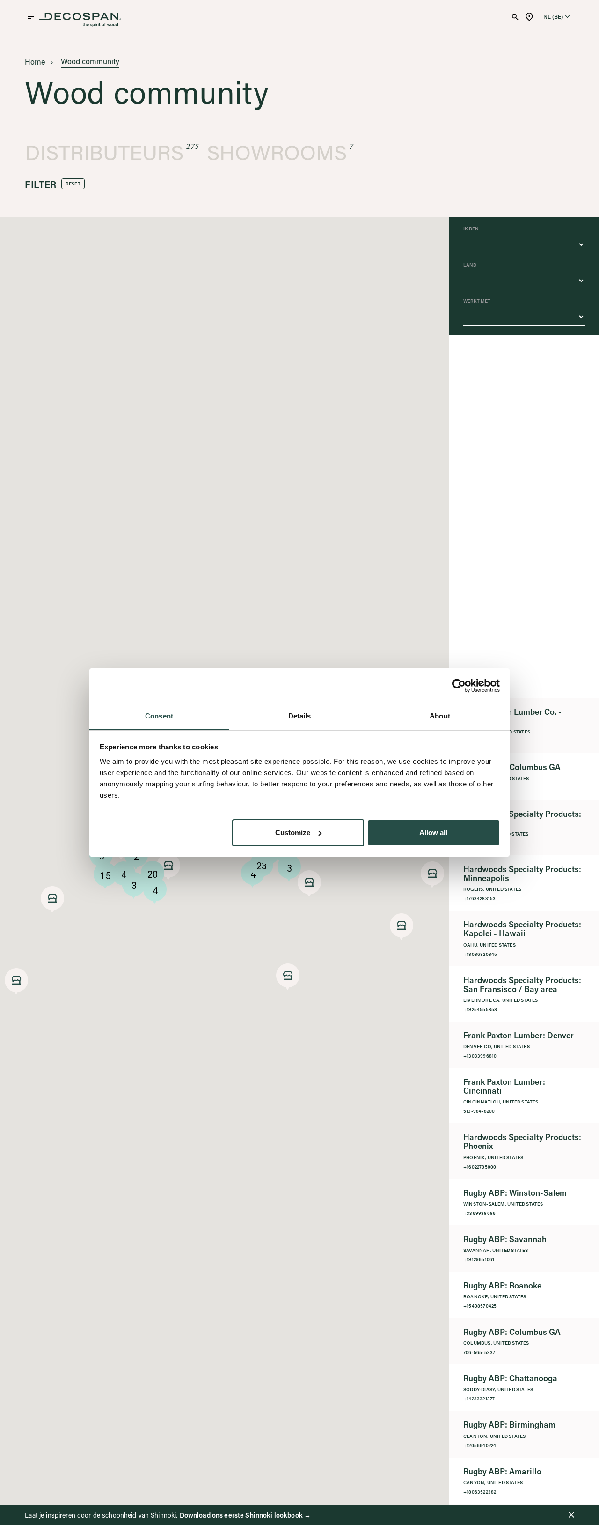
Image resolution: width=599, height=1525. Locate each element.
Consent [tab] (159, 716)
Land (469, 265)
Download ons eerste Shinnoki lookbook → (245, 1514)
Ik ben (471, 229)
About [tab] (440, 716)
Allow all (433, 833)
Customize (292, 833)
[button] (52, 899)
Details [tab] (299, 716)
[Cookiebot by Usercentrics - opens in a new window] (459, 686)
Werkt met (476, 301)
